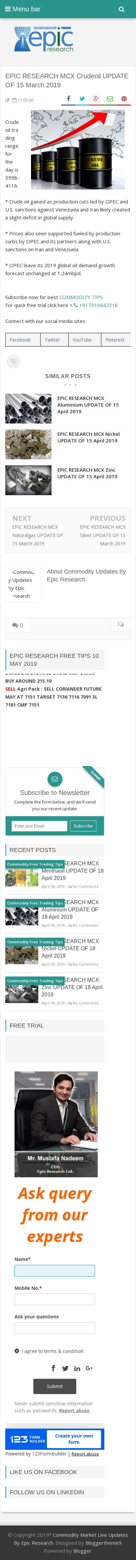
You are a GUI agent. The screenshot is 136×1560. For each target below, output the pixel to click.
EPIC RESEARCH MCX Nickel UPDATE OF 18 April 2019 (70, 948)
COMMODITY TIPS (81, 297)
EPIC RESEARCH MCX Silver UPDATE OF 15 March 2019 (102, 535)
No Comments (85, 886)
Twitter (52, 340)
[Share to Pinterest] (124, 99)
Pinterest (114, 340)
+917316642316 (98, 305)
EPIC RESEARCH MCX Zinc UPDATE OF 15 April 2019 (87, 473)
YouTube (82, 340)
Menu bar (26, 9)
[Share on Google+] (96, 99)
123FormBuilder (49, 1453)
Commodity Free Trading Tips (35, 864)
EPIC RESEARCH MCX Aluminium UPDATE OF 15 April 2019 (88, 405)
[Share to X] (82, 99)
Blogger (82, 1550)
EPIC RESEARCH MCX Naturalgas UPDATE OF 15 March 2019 (37, 535)
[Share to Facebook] (68, 99)
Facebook (20, 340)
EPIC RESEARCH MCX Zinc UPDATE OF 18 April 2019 (72, 987)
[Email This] (110, 99)
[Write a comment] (120, 625)
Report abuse (85, 1454)
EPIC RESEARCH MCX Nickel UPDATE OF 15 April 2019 (88, 437)
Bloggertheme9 (103, 1542)
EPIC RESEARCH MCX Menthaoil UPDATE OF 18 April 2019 (73, 871)
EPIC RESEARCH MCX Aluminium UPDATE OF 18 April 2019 (70, 909)
